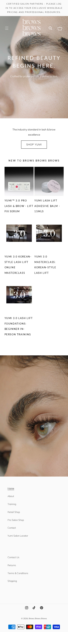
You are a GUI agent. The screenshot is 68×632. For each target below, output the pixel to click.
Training (12, 504)
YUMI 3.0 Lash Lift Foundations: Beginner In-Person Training (19, 326)
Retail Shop (14, 511)
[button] (7, 28)
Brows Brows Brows (38, 618)
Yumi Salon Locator (18, 535)
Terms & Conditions (18, 573)
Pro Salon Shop (16, 519)
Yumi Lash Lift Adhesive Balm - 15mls (47, 206)
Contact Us (13, 557)
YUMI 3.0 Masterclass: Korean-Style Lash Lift (45, 264)
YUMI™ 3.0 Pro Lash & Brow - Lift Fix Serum (19, 206)
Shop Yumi (34, 144)
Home (11, 488)
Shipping (12, 580)
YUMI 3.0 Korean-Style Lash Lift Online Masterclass (18, 264)
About (11, 496)
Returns (12, 565)
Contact (12, 527)
